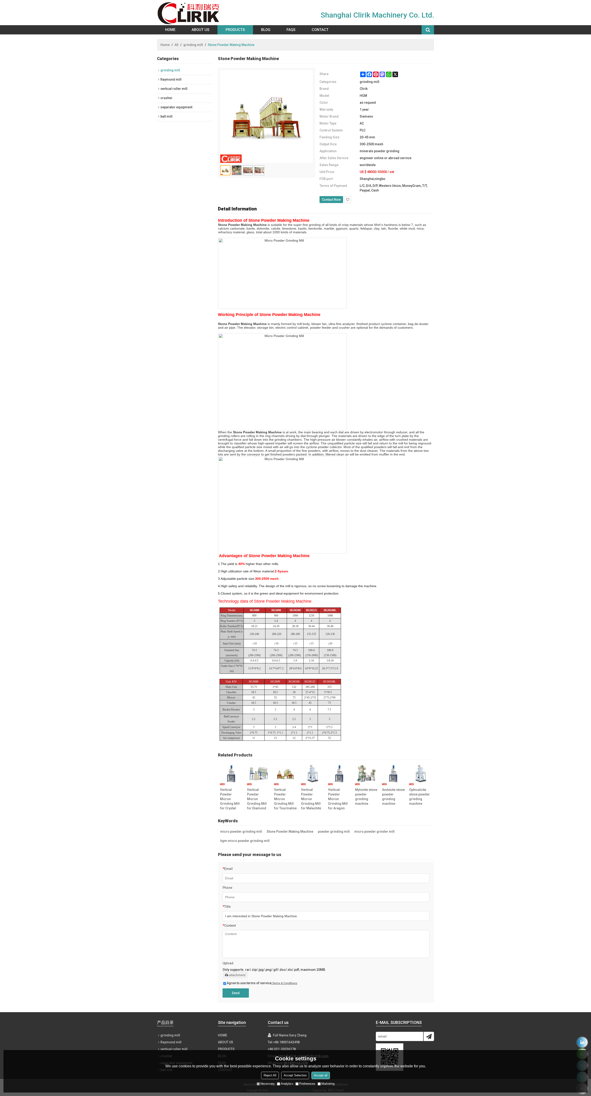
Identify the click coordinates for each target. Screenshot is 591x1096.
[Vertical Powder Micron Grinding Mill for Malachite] (312, 773)
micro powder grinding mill (241, 831)
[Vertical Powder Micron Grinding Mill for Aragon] (339, 773)
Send (236, 993)
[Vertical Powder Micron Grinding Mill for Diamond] (258, 773)
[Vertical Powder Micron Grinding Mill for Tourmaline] (285, 773)
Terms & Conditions (284, 983)
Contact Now (331, 199)
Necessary (267, 1083)
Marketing (328, 1083)
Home (170, 29)
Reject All (270, 1075)
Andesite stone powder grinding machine (393, 796)
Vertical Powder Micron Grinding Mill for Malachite (311, 799)
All (176, 45)
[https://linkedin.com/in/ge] (582, 1042)
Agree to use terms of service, (262, 983)
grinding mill (193, 45)
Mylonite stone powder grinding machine (366, 796)
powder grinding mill (334, 831)
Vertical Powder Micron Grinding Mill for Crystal (230, 799)
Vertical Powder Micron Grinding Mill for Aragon (338, 799)
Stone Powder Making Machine (290, 831)
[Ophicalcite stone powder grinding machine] (420, 773)
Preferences (307, 1083)
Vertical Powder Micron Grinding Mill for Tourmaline (285, 799)
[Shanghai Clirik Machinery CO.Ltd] (189, 12)
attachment (237, 975)
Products (235, 29)
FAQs (291, 29)
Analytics (287, 1083)
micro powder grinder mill (374, 831)
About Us (200, 29)
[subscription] (429, 1036)
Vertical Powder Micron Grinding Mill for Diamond (257, 799)
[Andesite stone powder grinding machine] (393, 773)
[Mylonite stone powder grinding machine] (366, 773)
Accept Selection (295, 1075)
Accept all (320, 1075)
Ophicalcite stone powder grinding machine (419, 796)
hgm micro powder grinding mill (245, 841)
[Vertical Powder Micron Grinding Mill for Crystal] (231, 773)
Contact (320, 29)
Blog (265, 29)
